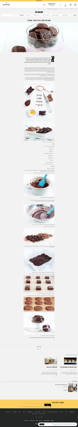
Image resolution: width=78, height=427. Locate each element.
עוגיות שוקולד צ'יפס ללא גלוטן (52, 367)
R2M (37, 420)
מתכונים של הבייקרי (74, 365)
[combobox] (10, 15)
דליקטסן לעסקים (30, 411)
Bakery (52, 420)
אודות (19, 411)
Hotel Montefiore (46, 420)
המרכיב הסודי (31, 337)
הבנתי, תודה (42, 424)
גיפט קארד (61, 411)
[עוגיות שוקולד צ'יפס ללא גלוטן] (51, 364)
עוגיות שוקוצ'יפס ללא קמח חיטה (61, 384)
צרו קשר (43, 411)
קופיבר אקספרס (32, 420)
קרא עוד (75, 377)
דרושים (24, 411)
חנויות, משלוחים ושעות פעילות (52, 411)
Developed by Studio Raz (38, 424)
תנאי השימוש (20, 406)
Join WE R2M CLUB (39, 0)
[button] (26, 15)
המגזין (66, 411)
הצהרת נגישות (34, 413)
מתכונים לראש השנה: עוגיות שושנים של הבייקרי (68, 367)
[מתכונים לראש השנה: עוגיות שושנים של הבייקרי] (70, 364)
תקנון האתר (14, 411)
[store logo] (6, 3)
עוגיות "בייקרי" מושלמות (48, 77)
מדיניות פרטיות (8, 411)
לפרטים (65, 390)
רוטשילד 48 (26, 420)
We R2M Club (72, 411)
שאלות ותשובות (37, 411)
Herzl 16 (40, 420)
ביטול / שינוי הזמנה (42, 413)
